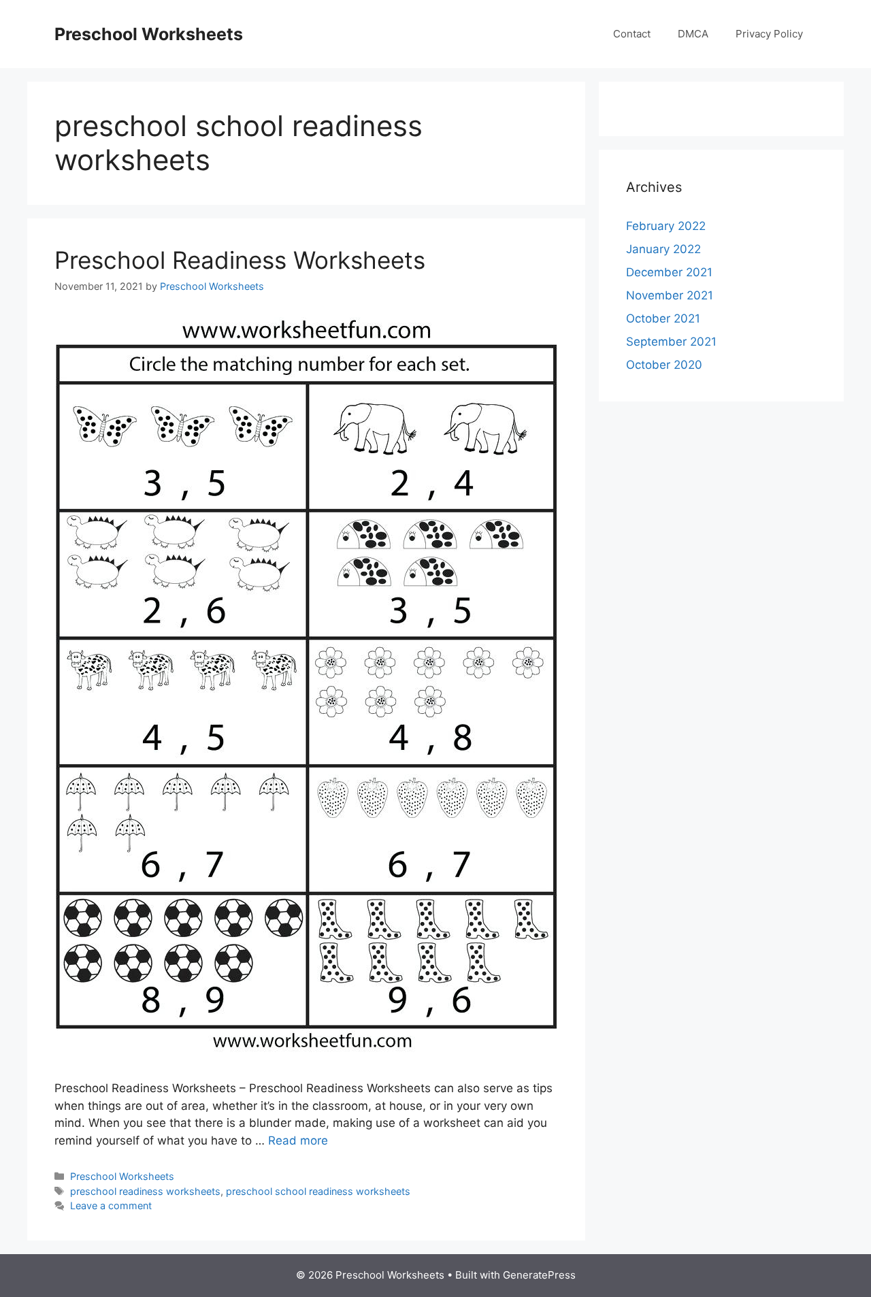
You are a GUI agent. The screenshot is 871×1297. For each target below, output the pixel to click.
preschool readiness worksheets (145, 1191)
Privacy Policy (769, 33)
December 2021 (669, 272)
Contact (632, 33)
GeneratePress (539, 1274)
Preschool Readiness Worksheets (239, 260)
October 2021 (663, 318)
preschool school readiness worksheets (318, 1191)
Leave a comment (111, 1205)
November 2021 (669, 295)
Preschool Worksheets (148, 34)
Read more (298, 1140)
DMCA (693, 33)
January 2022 (663, 249)
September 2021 (671, 341)
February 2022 (666, 226)
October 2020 (664, 365)
